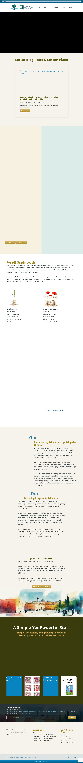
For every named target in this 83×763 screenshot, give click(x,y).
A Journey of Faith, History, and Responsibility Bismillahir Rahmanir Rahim (39, 98)
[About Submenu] (48, 7)
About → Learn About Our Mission (43, 735)
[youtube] (75, 757)
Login (70, 7)
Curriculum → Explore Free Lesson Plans (44, 737)
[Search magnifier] (80, 1)
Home (38, 7)
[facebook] (65, 757)
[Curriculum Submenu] (59, 7)
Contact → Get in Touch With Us (42, 741)
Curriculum (55, 7)
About (45, 7)
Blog (64, 7)
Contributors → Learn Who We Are (43, 739)
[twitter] (68, 757)
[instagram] (72, 757)
